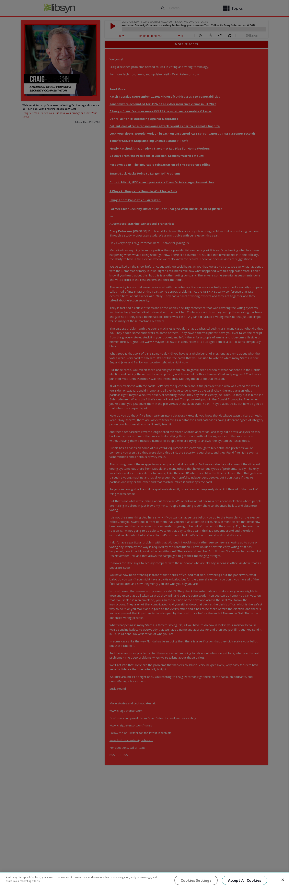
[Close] (282, 879)
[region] (144, 880)
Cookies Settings (196, 880)
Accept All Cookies (244, 880)
